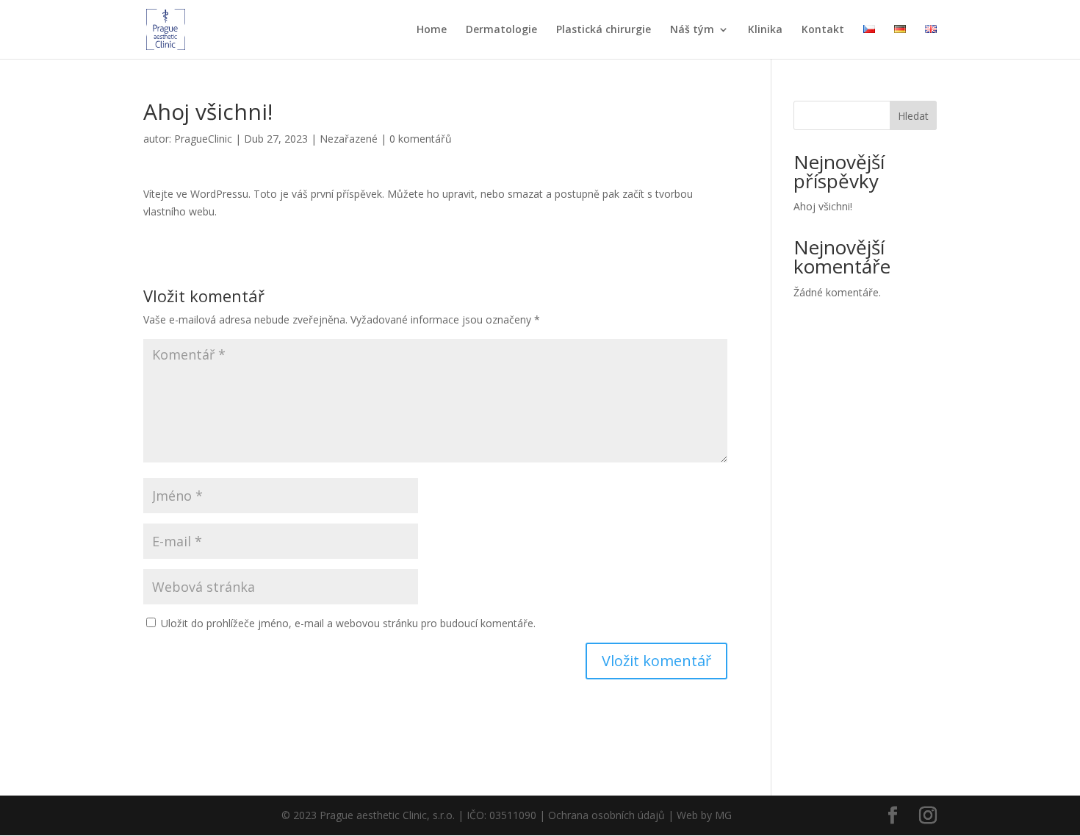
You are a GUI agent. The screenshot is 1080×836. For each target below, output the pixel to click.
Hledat (913, 116)
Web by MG (704, 815)
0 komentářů (420, 139)
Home (432, 30)
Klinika (765, 30)
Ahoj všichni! (822, 206)
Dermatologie (501, 30)
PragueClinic (203, 139)
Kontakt (823, 30)
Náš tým (692, 30)
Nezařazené (349, 139)
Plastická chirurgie (603, 30)
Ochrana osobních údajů (606, 815)
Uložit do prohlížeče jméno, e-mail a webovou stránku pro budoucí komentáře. (348, 623)
